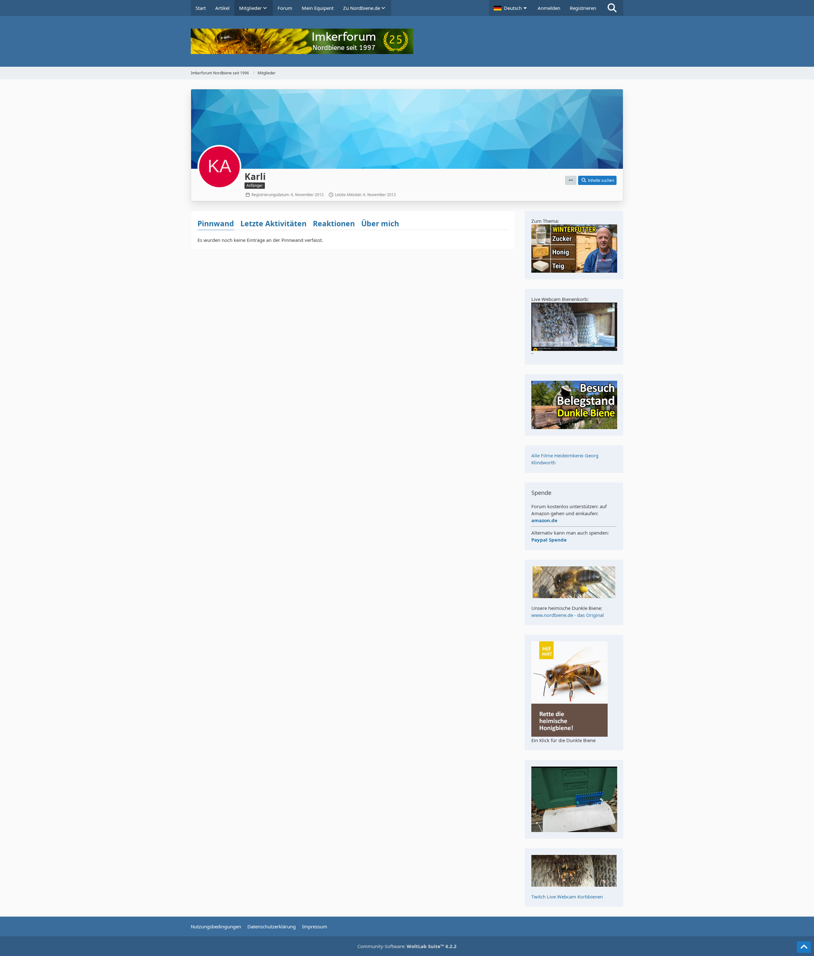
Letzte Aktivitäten (273, 223)
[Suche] (612, 8)
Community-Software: (407, 946)
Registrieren (583, 8)
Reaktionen (334, 223)
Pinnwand (215, 223)
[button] (511, 8)
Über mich (380, 223)
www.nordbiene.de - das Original (567, 615)
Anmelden (549, 8)
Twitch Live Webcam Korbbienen (567, 896)
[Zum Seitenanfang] (804, 947)
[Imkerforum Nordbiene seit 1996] (407, 41)
